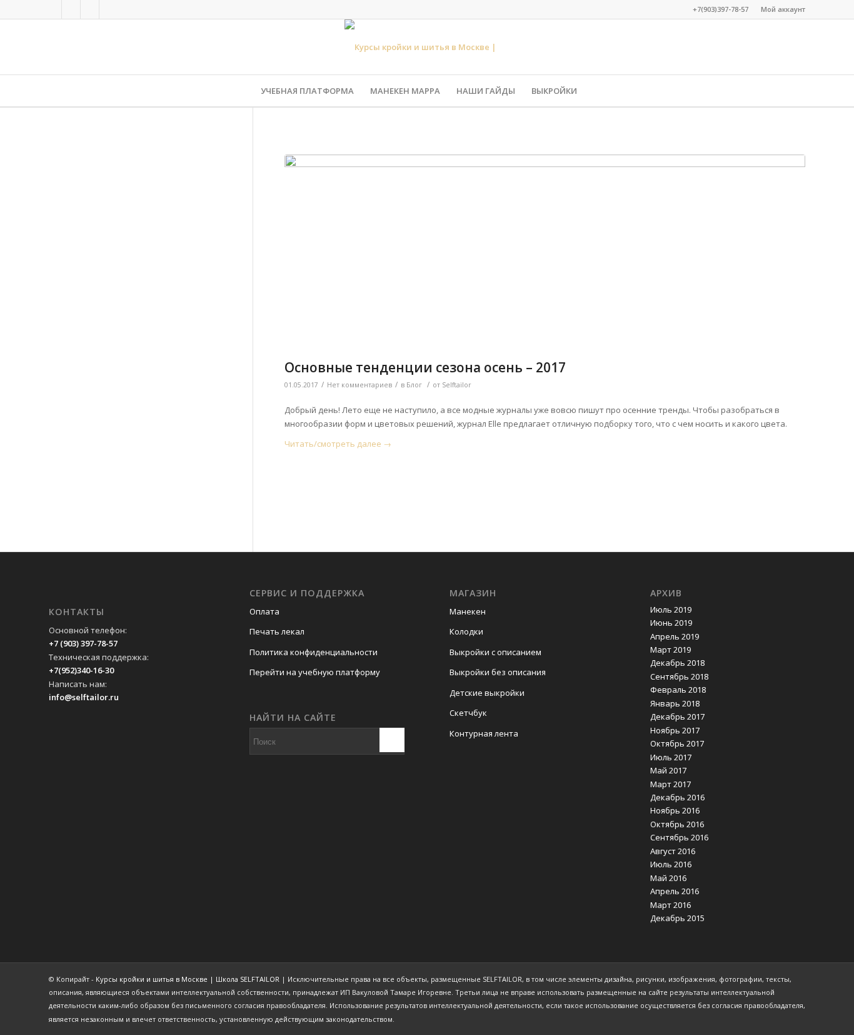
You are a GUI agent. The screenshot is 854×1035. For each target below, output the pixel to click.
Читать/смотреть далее (337, 443)
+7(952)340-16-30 (81, 670)
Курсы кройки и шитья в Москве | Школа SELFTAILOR (187, 979)
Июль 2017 (670, 757)
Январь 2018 (675, 703)
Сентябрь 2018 (679, 676)
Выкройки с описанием (495, 652)
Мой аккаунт (783, 9)
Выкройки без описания (498, 672)
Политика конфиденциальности (313, 652)
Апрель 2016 (674, 891)
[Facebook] (52, 9)
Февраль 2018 (678, 689)
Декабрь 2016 (677, 797)
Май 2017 (668, 770)
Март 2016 (670, 904)
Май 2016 (668, 878)
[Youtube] (108, 9)
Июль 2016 (670, 864)
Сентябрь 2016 (679, 837)
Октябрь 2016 (677, 824)
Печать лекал (276, 631)
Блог (414, 384)
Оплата (264, 611)
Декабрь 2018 (677, 662)
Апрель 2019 (674, 636)
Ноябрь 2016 (675, 810)
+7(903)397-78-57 (720, 9)
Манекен (468, 611)
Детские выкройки (487, 692)
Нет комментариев (359, 384)
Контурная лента (484, 733)
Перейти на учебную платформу (314, 672)
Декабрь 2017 (677, 716)
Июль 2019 (670, 609)
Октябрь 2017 (677, 743)
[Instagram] (90, 9)
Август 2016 (672, 851)
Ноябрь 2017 (675, 730)
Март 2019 (670, 649)
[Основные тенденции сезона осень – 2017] (544, 254)
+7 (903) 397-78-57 (83, 643)
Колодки (466, 631)
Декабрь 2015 (677, 918)
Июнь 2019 (671, 622)
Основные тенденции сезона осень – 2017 (425, 367)
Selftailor (456, 384)
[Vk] (71, 9)
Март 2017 (670, 784)
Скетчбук (468, 712)
